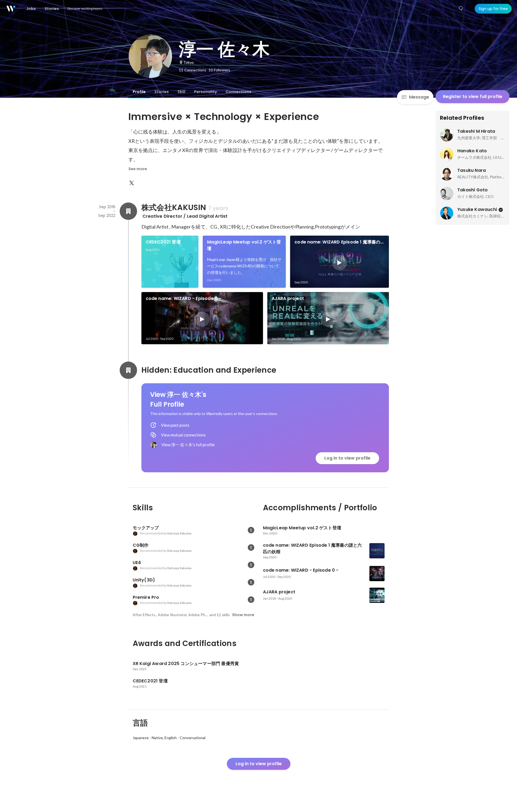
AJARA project (288, 298)
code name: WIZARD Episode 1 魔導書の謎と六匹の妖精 (337, 242)
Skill (181, 91)
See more (137, 169)
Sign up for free (493, 8)
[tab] (139, 91)
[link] (170, 262)
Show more (243, 615)
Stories (161, 91)
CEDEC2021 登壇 (163, 242)
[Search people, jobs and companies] (461, 8)
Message (419, 97)
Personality (205, 91)
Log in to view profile (347, 458)
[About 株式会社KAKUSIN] (128, 211)
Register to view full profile (472, 96)
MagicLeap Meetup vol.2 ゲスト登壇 (244, 245)
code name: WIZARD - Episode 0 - (183, 298)
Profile (139, 91)
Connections (238, 91)
